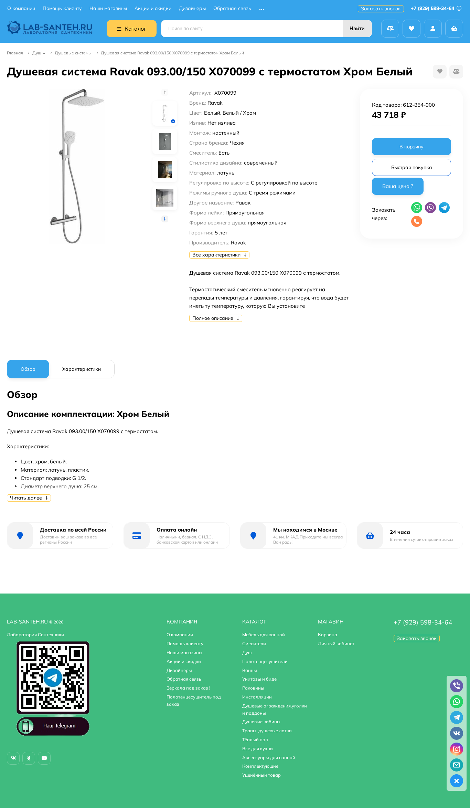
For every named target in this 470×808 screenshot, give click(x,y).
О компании (21, 8)
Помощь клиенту (62, 8)
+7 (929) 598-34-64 (433, 8)
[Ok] (28, 758)
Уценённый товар (261, 775)
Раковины (253, 688)
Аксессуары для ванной (268, 757)
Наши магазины (108, 8)
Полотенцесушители (265, 661)
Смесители (254, 643)
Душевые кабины (261, 721)
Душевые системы (73, 52)
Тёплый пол (255, 739)
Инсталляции (257, 697)
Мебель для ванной (263, 634)
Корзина (327, 634)
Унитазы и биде (259, 679)
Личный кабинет (336, 643)
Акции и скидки (153, 8)
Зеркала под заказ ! (188, 688)
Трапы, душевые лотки (267, 730)
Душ (36, 52)
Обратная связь (232, 8)
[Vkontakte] (13, 758)
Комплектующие (260, 766)
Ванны (249, 670)
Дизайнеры (192, 8)
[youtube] (44, 758)
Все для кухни (257, 748)
